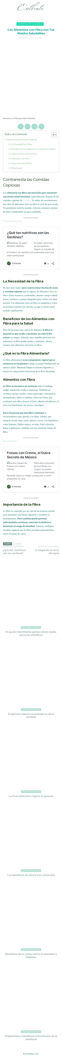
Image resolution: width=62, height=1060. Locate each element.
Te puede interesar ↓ (12, 221)
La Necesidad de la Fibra (21, 144)
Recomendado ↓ (10, 441)
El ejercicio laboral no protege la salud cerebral (31, 716)
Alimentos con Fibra (20, 158)
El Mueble (18, 544)
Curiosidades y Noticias (31, 627)
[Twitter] (28, 127)
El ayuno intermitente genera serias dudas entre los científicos (31, 633)
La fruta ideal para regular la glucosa (31, 796)
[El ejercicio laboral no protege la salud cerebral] (31, 677)
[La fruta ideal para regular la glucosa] (31, 759)
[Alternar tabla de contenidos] (52, 134)
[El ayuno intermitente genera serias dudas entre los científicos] (31, 595)
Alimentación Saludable (30, 24)
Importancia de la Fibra (22, 163)
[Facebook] (21, 127)
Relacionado (17, 168)
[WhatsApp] (41, 127)
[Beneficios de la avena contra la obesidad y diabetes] (31, 918)
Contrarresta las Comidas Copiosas (21, 139)
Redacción (23, 37)
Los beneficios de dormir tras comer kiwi (31, 875)
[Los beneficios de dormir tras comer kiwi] (31, 838)
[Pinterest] (34, 127)
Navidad (27, 200)
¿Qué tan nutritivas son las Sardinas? (14, 552)
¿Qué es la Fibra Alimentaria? (24, 153)
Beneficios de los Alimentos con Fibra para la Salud (34, 149)
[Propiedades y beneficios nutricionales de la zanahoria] (31, 1000)
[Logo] (32, 6)
